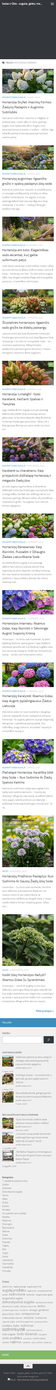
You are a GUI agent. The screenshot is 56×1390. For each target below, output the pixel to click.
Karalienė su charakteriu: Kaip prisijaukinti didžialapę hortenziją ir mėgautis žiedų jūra (26, 476)
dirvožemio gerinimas (10, 1310)
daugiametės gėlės (44, 1294)
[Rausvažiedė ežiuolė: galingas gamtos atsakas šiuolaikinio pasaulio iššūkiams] (7, 1097)
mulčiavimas (41, 1318)
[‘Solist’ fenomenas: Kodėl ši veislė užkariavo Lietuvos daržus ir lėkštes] (7, 1124)
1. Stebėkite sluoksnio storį (14, 1181)
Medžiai (6, 1217)
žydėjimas (48, 1342)
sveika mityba (39, 1338)
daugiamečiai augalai (12, 1298)
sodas (16, 1325)
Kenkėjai (6, 1209)
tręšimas (15, 1342)
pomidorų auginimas (24, 1322)
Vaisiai (5, 1256)
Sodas (5, 1235)
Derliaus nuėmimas (28, 1306)
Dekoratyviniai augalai (13, 97)
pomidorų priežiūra (40, 1322)
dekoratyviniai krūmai (44, 1302)
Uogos (5, 1253)
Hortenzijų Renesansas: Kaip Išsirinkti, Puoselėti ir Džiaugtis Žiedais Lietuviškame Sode (23, 552)
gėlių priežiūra (8, 1314)
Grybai (5, 1202)
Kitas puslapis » (45, 1011)
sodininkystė (13, 1329)
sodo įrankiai (27, 1339)
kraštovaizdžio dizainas (12, 1318)
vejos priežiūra (37, 1342)
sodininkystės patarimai (34, 1330)
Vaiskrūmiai (7, 1260)
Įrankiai (5, 1206)
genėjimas (44, 1310)
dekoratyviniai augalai (18, 1302)
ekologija (33, 1310)
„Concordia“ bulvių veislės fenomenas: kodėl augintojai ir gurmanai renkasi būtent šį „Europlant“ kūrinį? (33, 1137)
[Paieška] (49, 1039)
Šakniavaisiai (8, 1227)
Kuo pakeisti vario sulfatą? (14, 1213)
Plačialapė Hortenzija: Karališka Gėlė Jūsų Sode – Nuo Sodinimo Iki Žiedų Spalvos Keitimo (27, 777)
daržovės (30, 1294)
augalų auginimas (34, 1286)
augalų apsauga (19, 1286)
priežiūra (7, 1325)
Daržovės (6, 1188)
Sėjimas (6, 1231)
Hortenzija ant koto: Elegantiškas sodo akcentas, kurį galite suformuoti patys (25, 255)
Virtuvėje (6, 1271)
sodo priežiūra (12, 1338)
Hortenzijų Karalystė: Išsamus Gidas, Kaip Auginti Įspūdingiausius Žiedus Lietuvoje (27, 701)
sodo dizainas (27, 1334)
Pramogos (7, 1224)
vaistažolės (26, 1343)
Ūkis (4, 1249)
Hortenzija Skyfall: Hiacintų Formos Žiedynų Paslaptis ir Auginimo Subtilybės (26, 107)
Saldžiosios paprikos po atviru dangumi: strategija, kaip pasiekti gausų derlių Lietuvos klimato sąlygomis (34, 1061)
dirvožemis (24, 1310)
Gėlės (5, 871)
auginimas (31, 1291)
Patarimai (6, 1220)
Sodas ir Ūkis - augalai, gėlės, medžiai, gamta (22, 3)
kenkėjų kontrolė (30, 1313)
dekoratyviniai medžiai (10, 1306)
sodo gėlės (42, 1334)
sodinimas (27, 1325)
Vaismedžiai (8, 1263)
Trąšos (5, 1245)
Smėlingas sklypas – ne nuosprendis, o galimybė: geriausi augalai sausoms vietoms (34, 1079)
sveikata (5, 1342)
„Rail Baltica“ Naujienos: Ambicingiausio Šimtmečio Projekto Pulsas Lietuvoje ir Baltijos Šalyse (34, 1155)
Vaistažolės (7, 1267)
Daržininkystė (17, 1294)
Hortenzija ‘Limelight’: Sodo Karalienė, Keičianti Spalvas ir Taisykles (22, 399)
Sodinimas (7, 1238)
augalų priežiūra (14, 1290)
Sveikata (6, 1242)
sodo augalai (9, 1334)
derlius (41, 1306)
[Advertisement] (28, 29)
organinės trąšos (8, 1322)
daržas (5, 1295)
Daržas (5, 1184)
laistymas (29, 1317)
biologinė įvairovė (44, 1291)
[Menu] (52, 3)
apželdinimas (7, 1287)
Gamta (5, 1195)
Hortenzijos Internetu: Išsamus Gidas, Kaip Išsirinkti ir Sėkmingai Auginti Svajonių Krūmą (25, 628)
